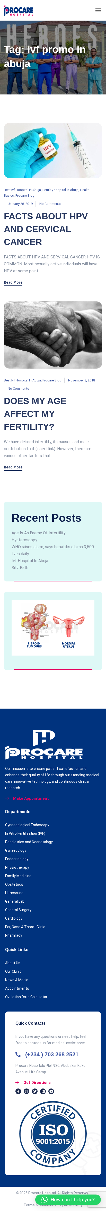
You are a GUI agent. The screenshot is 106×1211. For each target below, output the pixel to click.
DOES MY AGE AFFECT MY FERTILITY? (35, 414)
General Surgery (18, 910)
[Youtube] (51, 1091)
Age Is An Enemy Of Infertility (39, 532)
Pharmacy (13, 935)
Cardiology (13, 918)
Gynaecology (15, 850)
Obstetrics (14, 884)
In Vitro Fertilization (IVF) (25, 833)
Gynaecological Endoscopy (27, 825)
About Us (12, 963)
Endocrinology (16, 859)
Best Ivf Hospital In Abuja (22, 190)
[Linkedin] (43, 1091)
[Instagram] (26, 1091)
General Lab (14, 901)
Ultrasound (14, 893)
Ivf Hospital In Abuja (30, 560)
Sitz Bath (20, 567)
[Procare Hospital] (18, 10)
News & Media (16, 980)
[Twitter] (35, 1091)
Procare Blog (24, 195)
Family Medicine (18, 876)
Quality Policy (71, 1205)
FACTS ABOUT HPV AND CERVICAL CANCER (46, 229)
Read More (13, 282)
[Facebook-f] (18, 1091)
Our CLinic (13, 971)
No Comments (50, 204)
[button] (68, 1200)
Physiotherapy (17, 867)
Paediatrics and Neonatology (29, 842)
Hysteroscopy (24, 539)
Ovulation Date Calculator (26, 997)
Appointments (17, 988)
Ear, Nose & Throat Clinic (25, 927)
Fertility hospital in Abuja (60, 190)
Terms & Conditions (42, 1205)
